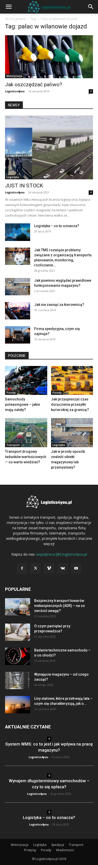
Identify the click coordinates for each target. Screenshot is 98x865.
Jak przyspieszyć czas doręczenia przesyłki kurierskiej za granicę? (70, 404)
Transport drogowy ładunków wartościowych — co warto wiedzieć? (25, 456)
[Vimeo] (49, 568)
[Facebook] (22, 568)
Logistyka (13, 177)
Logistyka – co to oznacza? (56, 226)
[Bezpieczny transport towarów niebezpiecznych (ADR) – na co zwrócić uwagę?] (17, 606)
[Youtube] (76, 568)
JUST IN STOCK (24, 186)
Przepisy (30, 850)
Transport (13, 445)
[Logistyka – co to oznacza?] (17, 232)
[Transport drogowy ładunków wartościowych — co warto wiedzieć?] (26, 432)
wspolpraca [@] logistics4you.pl (61, 554)
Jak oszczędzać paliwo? (33, 84)
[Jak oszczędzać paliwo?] (49, 56)
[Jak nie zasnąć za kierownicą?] (17, 310)
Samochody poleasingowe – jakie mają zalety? (22, 404)
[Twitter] (35, 568)
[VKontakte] (63, 568)
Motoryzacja (14, 76)
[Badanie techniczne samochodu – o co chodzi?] (17, 656)
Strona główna (15, 19)
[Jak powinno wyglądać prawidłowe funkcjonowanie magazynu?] (17, 286)
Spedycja (57, 845)
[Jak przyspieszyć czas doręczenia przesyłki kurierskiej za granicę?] (72, 380)
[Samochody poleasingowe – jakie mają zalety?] (26, 380)
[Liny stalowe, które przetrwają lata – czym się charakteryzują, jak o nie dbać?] (17, 704)
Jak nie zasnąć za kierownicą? (59, 305)
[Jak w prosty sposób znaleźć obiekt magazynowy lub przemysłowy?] (72, 432)
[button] (9, 7)
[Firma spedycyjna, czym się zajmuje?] (17, 335)
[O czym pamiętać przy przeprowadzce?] (17, 632)
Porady (11, 392)
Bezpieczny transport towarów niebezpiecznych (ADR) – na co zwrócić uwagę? (59, 606)
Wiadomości (65, 850)
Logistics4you (15, 91)
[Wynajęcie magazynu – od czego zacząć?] (17, 680)
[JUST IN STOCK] (49, 147)
